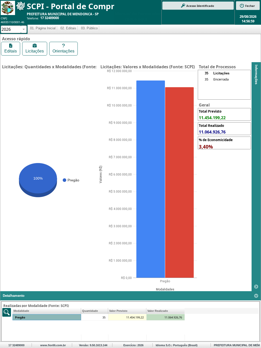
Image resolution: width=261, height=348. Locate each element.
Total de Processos (217, 67)
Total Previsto (210, 111)
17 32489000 (49, 18)
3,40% (206, 146)
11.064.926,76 (212, 132)
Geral (204, 105)
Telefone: (33, 18)
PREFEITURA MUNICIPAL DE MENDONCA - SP (63, 14)
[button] (198, 6)
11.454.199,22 (212, 118)
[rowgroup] (224, 87)
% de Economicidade (216, 140)
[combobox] (11, 29)
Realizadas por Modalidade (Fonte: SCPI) (36, 305)
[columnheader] (46, 311)
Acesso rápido (16, 39)
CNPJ (4, 18)
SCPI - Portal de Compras (75, 6)
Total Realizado (211, 125)
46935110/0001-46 (12, 22)
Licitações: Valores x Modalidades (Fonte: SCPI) (147, 67)
